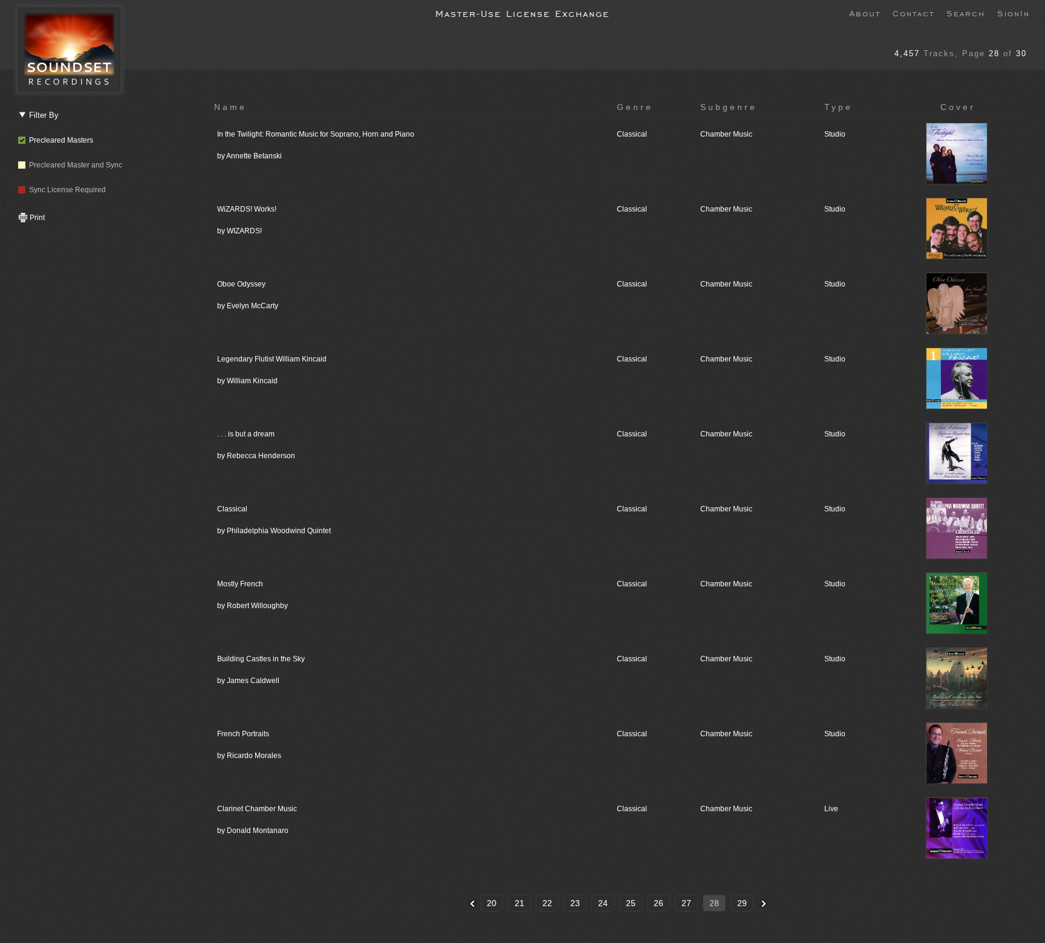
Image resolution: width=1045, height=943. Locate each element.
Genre (635, 107)
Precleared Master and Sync (73, 165)
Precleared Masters (59, 140)
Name (230, 107)
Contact (913, 13)
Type (838, 107)
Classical (632, 134)
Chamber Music (726, 134)
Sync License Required (65, 190)
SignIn (1013, 13)
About (865, 13)
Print (36, 217)
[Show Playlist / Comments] (958, 182)
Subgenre (728, 107)
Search (965, 13)
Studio (834, 134)
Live (831, 809)
